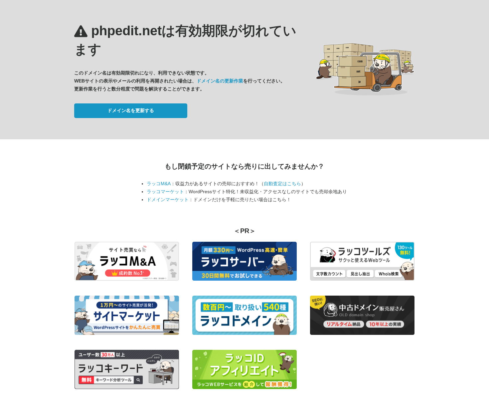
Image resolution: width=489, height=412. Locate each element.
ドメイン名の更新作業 (220, 80)
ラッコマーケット (165, 191)
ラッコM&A (159, 183)
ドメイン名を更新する (130, 110)
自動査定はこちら (282, 183)
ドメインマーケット (168, 199)
